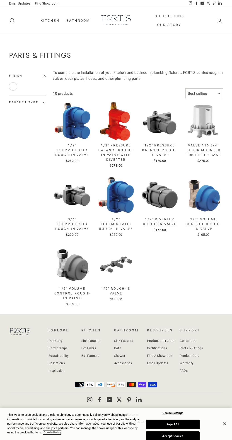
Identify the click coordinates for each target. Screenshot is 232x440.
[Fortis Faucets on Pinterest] (129, 399)
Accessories (123, 363)
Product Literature (160, 341)
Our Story (169, 25)
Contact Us (188, 341)
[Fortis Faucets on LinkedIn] (139, 399)
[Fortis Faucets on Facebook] (99, 399)
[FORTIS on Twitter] (208, 3)
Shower (119, 355)
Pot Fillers (88, 348)
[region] (116, 424)
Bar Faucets (90, 355)
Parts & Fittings (191, 348)
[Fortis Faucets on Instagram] (89, 399)
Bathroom (78, 21)
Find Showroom (46, 3)
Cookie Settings (172, 413)
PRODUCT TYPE (23, 102)
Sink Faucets (90, 341)
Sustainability (58, 355)
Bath (117, 348)
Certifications (157, 348)
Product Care (189, 355)
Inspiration (56, 370)
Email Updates (19, 3)
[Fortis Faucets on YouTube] (109, 399)
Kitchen (50, 21)
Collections (169, 16)
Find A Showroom (160, 355)
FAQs (184, 370)
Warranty (186, 363)
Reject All (173, 424)
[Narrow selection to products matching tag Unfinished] (13, 86)
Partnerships (58, 348)
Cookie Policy (52, 432)
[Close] (225, 424)
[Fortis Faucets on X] (119, 399)
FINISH (16, 75)
